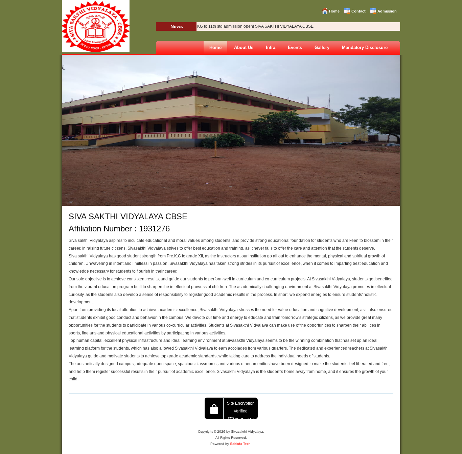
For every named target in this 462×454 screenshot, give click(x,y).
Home (334, 11)
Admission (387, 11)
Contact (358, 11)
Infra (270, 47)
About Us (243, 47)
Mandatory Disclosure (365, 47)
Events (295, 47)
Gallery (322, 47)
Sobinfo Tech (240, 444)
